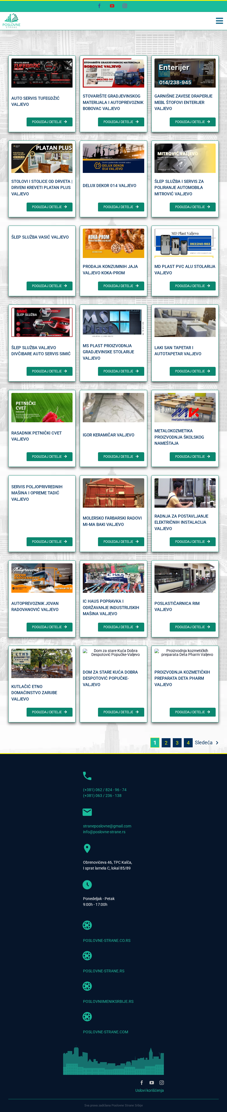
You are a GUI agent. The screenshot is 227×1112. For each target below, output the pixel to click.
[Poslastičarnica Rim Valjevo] (185, 598)
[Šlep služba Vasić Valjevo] (42, 261)
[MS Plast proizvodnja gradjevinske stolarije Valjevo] (113, 343)
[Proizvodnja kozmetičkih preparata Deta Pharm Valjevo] (185, 684)
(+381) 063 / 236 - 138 (102, 795)
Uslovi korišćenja (149, 1090)
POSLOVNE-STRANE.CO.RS (106, 940)
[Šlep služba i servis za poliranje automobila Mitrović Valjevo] (185, 178)
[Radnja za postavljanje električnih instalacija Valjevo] (185, 513)
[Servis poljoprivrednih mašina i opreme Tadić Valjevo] (42, 513)
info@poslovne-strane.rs (104, 832)
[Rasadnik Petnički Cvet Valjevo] (42, 428)
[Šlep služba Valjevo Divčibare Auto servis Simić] (42, 343)
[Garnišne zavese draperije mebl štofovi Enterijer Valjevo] (185, 93)
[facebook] (142, 1082)
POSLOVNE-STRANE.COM (105, 1032)
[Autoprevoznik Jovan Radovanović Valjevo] (42, 598)
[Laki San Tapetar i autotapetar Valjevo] (185, 343)
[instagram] (161, 1082)
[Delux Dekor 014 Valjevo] (113, 178)
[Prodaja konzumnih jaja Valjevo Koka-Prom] (113, 261)
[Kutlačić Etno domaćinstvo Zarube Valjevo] (42, 684)
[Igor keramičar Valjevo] (113, 428)
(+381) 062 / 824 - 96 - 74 (105, 790)
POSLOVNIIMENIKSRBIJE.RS (108, 1001)
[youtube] (151, 1082)
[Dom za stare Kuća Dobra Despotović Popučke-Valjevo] (113, 684)
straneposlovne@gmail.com (107, 826)
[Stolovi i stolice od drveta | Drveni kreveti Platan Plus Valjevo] (42, 178)
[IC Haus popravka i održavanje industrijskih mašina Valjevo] (113, 598)
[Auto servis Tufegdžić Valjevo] (42, 93)
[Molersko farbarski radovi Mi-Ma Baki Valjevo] (113, 513)
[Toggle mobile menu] (220, 21)
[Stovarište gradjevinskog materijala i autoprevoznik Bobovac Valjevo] (113, 93)
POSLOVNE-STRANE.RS (103, 971)
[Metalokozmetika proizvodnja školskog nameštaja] (185, 428)
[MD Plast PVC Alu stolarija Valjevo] (185, 261)
